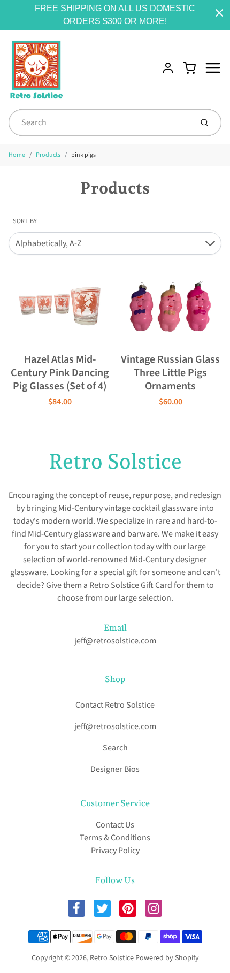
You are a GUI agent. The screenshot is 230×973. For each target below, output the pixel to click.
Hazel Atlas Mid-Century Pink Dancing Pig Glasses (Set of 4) (60, 373)
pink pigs (83, 154)
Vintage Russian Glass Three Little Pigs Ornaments (170, 373)
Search (115, 748)
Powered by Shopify (167, 958)
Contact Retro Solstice (115, 705)
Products (48, 154)
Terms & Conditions (115, 838)
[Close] (219, 13)
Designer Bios (115, 769)
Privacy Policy (115, 850)
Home (17, 154)
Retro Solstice (115, 461)
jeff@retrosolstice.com (115, 641)
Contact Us (115, 825)
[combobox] (99, 122)
